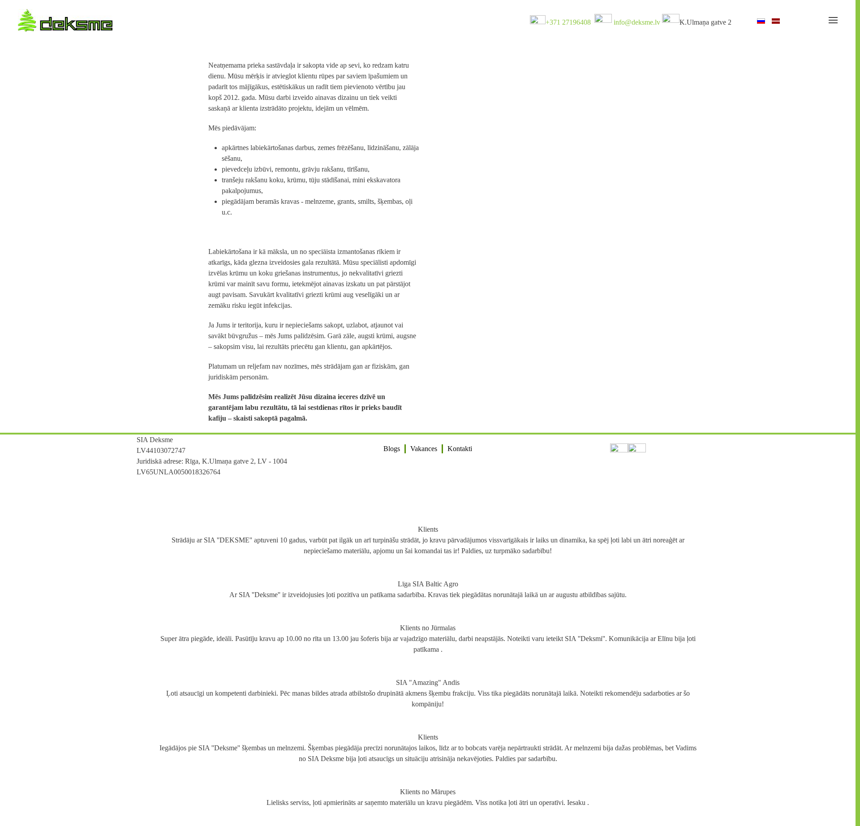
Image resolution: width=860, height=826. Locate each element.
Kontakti (459, 448)
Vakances (423, 448)
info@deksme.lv (637, 22)
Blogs (391, 448)
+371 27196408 (568, 22)
